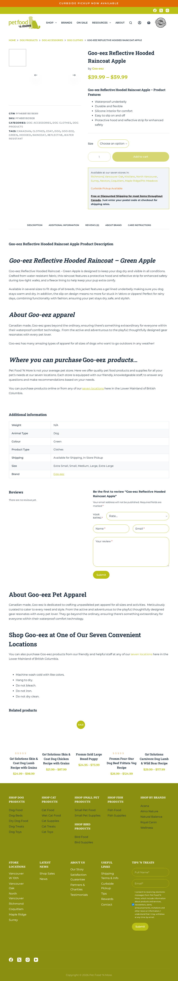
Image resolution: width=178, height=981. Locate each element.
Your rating (98, 516)
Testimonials (79, 894)
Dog (57, 131)
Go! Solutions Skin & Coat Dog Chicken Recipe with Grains (56, 758)
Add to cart (140, 156)
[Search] (130, 22)
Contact (106, 904)
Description (34, 225)
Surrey (95, 180)
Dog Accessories (39, 122)
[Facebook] (155, 10)
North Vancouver (146, 176)
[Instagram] (167, 10)
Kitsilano (129, 176)
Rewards (107, 899)
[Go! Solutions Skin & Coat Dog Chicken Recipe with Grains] (56, 733)
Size (90, 143)
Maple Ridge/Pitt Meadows (141, 180)
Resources (100, 22)
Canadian (24, 131)
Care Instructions (139, 225)
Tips (104, 893)
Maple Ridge (17, 914)
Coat (49, 131)
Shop (49, 22)
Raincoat (39, 135)
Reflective (55, 135)
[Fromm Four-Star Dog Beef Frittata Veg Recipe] (122, 733)
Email (140, 528)
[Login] (139, 22)
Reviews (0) (92, 225)
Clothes (39, 131)
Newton (105, 180)
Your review (104, 541)
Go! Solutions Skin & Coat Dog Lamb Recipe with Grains (24, 763)
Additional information (64, 225)
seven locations (93, 388)
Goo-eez (68, 131)
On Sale (82, 22)
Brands (66, 22)
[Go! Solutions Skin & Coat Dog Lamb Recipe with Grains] (24, 733)
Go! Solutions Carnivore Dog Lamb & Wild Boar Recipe (154, 758)
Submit (101, 574)
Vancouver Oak (114, 176)
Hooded (25, 135)
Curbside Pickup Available (106, 188)
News (43, 879)
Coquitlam (117, 180)
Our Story (77, 869)
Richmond (97, 176)
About (119, 22)
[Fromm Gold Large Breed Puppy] (89, 733)
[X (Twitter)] (161, 10)
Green (13, 135)
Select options (156, 6)
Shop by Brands (153, 797)
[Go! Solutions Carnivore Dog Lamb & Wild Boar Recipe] (154, 733)
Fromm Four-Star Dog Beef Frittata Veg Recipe (121, 763)
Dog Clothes (61, 122)
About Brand (113, 225)
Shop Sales (47, 873)
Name (100, 528)
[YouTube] (36, 960)
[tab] (35, 225)
